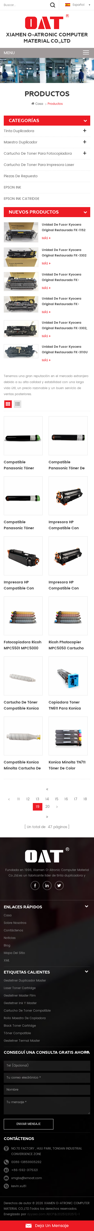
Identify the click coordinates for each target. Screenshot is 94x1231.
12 (28, 799)
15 (56, 799)
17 (75, 799)
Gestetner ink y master (20, 1003)
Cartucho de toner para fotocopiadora (38, 153)
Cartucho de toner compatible (27, 1010)
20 (47, 807)
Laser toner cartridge (20, 988)
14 (47, 799)
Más (45, 238)
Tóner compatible (17, 1033)
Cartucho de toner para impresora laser (39, 165)
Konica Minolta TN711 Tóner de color (67, 765)
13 (37, 799)
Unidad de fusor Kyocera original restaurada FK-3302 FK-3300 (64, 253)
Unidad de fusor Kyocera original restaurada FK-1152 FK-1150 (63, 227)
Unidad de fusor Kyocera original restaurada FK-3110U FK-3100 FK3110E (65, 349)
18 (85, 799)
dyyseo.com (36, 1214)
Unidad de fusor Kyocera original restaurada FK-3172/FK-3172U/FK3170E (61, 301)
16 (66, 799)
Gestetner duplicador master (25, 980)
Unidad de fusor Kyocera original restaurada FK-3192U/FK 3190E (61, 277)
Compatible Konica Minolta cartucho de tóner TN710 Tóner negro (22, 765)
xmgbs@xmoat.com (26, 1178)
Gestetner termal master (22, 1040)
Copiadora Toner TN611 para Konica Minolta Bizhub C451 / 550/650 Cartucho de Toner (68, 705)
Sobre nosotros (15, 923)
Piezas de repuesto (21, 176)
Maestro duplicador (20, 142)
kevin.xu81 (18, 1186)
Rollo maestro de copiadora (25, 1018)
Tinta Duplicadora (19, 131)
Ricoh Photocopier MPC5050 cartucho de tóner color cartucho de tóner (66, 645)
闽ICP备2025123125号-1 (63, 1214)
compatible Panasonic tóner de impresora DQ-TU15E (67, 465)
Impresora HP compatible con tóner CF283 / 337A (21, 585)
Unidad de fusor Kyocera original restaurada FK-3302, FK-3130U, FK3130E (64, 325)
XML (7, 960)
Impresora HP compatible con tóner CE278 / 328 (65, 585)
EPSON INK (12, 187)
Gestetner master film (20, 995)
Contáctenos (13, 930)
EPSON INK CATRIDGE (21, 199)
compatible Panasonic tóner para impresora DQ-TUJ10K (22, 465)
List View (17, 404)
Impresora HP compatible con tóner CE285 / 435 (65, 525)
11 (18, 799)
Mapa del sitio (14, 953)
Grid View (8, 404)
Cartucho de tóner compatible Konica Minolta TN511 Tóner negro (21, 705)
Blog (7, 945)
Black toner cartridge (20, 1025)
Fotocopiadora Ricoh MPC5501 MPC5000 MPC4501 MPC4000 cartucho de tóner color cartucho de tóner (22, 645)
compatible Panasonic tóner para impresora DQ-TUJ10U (22, 525)
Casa (39, 104)
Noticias (10, 938)
